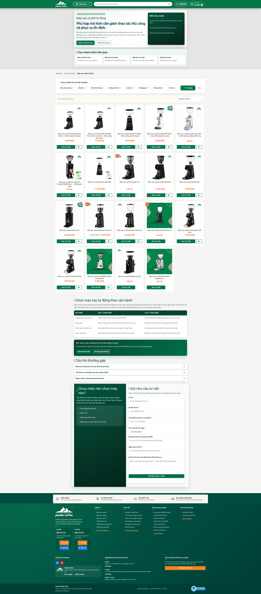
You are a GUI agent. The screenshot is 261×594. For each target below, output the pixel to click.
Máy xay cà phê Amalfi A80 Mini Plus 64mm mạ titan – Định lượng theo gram (99, 136)
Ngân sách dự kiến (135, 447)
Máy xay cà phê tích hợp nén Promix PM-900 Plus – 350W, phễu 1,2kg (69, 184)
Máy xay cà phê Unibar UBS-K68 (99, 182)
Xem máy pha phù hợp (102, 351)
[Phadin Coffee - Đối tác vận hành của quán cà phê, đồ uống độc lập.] (63, 4)
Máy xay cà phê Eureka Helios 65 (159, 230)
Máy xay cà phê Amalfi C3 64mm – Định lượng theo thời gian (129, 135)
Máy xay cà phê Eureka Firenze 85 (129, 230)
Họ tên (131, 397)
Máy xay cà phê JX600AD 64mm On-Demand (99, 277)
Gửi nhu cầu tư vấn (84, 351)
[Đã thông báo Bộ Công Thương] (198, 588)
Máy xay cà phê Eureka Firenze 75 (99, 230)
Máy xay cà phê (69, 73)
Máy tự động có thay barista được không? (90, 378)
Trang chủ (58, 73)
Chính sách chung (155, 588)
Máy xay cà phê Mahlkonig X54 (129, 276)
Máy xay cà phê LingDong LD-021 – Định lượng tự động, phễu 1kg (189, 135)
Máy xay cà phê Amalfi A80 (189, 182)
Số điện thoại (134, 407)
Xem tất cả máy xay (103, 43)
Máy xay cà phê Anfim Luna (69, 230)
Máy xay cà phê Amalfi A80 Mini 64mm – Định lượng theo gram (69, 135)
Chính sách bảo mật (143, 588)
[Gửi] (169, 4)
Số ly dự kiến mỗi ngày (137, 428)
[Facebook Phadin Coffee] (57, 563)
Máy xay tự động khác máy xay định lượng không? (92, 366)
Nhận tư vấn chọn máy (85, 43)
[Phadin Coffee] (64, 512)
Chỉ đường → (108, 566)
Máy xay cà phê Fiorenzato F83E (69, 276)
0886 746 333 (79, 533)
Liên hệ (189, 141)
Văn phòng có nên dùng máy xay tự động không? (92, 372)
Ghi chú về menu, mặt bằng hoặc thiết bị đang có (145, 457)
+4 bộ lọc (171, 88)
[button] (79, 147)
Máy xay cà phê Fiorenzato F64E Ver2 (189, 231)
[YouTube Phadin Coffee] (62, 563)
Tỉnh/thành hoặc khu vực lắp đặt (140, 418)
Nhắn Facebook (79, 574)
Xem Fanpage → (69, 574)
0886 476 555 (60, 533)
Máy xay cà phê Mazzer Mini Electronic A (159, 277)
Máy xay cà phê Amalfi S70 (129, 182)
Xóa (199, 88)
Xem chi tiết (66, 147)
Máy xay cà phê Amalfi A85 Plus (159, 182)
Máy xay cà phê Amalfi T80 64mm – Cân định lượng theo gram (159, 135)
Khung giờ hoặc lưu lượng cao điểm (141, 437)
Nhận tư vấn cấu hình (185, 568)
